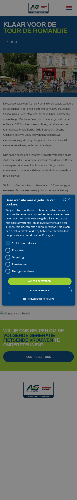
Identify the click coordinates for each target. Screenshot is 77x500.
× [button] (69, 199)
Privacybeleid (50, 235)
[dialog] (38, 250)
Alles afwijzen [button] (40, 290)
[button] (38, 299)
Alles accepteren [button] (39, 281)
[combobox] (64, 199)
